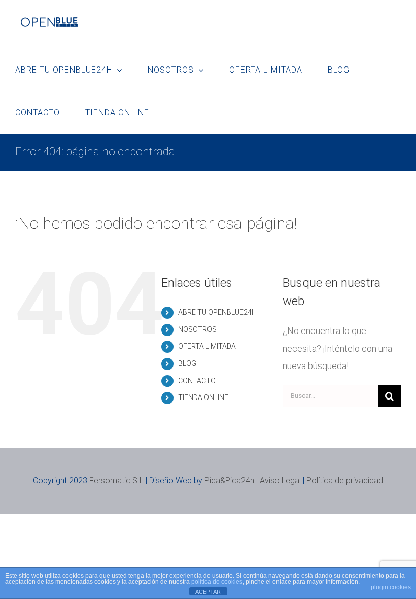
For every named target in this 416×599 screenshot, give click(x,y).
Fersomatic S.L (116, 480)
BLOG (187, 363)
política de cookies (216, 581)
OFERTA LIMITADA (207, 346)
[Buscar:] (330, 395)
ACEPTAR (208, 592)
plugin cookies (391, 587)
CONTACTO (197, 381)
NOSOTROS (197, 329)
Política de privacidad (344, 480)
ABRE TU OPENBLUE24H (217, 312)
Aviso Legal (280, 480)
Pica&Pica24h (229, 480)
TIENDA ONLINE (203, 397)
